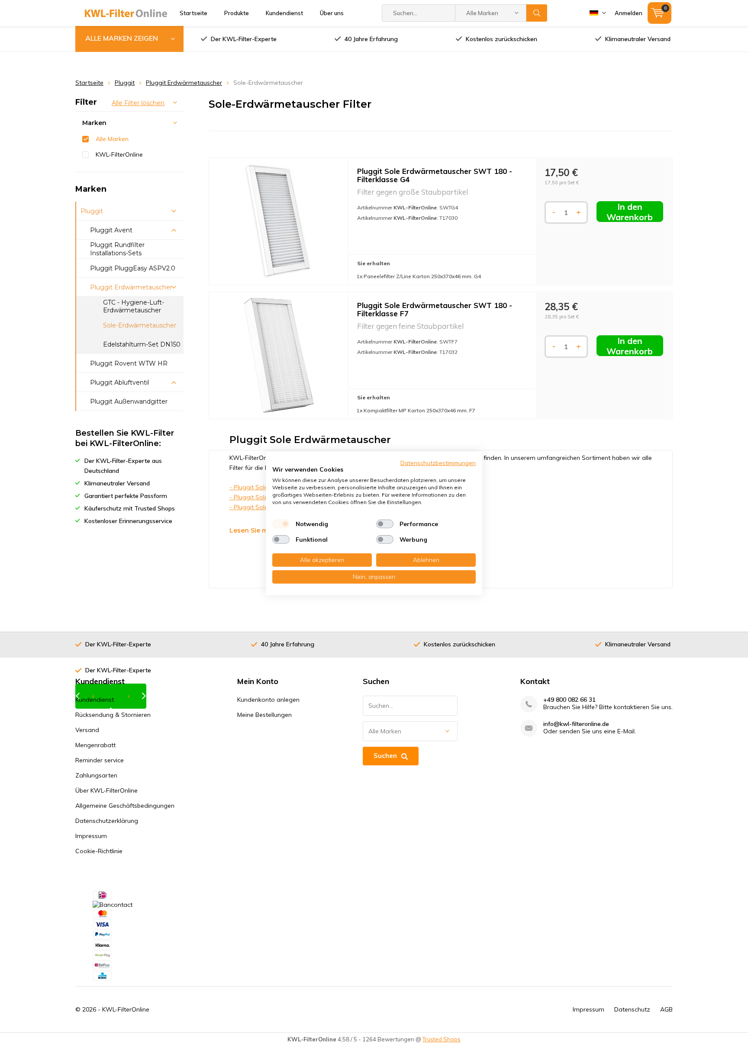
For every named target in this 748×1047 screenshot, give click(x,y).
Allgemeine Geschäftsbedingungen (124, 805)
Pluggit (125, 83)
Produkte (236, 13)
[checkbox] (281, 524)
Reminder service (99, 760)
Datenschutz (632, 1009)
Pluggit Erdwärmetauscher (184, 83)
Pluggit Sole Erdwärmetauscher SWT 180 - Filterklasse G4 (434, 175)
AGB (666, 1009)
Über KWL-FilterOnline (106, 790)
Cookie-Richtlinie (99, 851)
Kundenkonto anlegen (268, 699)
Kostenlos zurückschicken (501, 39)
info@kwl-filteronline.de (576, 724)
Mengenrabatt (95, 745)
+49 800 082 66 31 (569, 699)
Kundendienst (284, 13)
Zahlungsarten (96, 775)
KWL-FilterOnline (119, 154)
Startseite (193, 13)
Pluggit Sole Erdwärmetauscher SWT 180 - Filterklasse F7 (434, 309)
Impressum (91, 836)
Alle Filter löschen (138, 103)
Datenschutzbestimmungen (438, 462)
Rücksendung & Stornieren (113, 715)
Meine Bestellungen (264, 715)
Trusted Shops (441, 1039)
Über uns (332, 13)
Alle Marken (112, 139)
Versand (87, 730)
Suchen (536, 13)
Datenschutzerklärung (106, 821)
